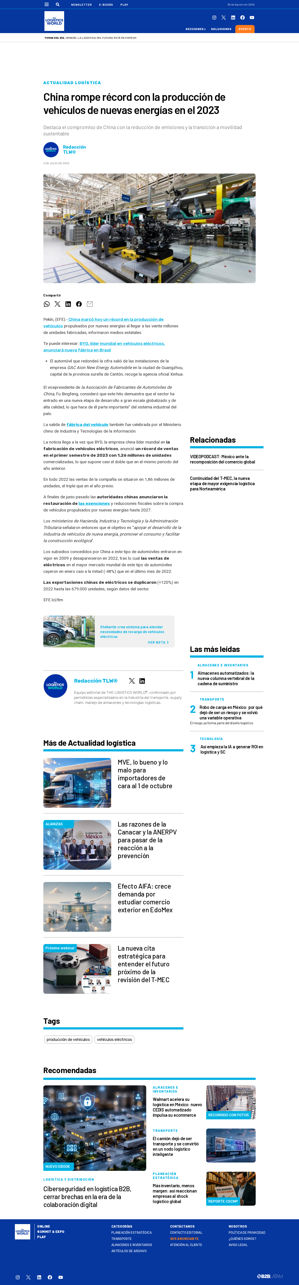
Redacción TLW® (74, 150)
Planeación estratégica (131, 1233)
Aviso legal (238, 1245)
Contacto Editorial (186, 1233)
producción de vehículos (68, 1039)
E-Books (106, 4)
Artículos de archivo (129, 1251)
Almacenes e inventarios (131, 1245)
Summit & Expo (50, 1232)
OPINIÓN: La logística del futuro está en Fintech (101, 37)
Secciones (195, 29)
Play (124, 4)
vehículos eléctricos (114, 1039)
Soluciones (221, 29)
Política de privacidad (247, 1233)
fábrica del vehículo (87, 424)
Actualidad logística (72, 82)
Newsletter (81, 4)
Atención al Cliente (186, 1245)
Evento (245, 29)
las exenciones (94, 503)
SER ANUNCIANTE (184, 1239)
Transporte (121, 1239)
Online (43, 1226)
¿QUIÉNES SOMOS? (242, 1239)
